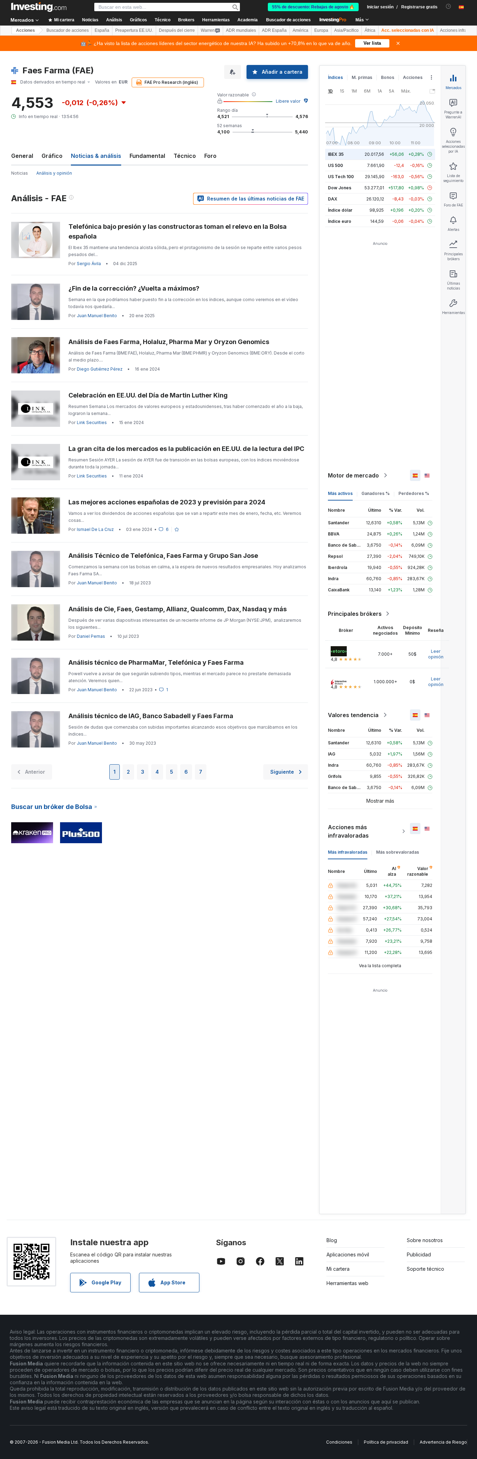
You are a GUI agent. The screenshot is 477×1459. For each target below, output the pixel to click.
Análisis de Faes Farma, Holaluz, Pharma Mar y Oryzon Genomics (168, 341)
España (102, 30)
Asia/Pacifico (346, 30)
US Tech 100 (341, 176)
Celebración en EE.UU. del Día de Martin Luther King (148, 395)
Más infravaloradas (347, 852)
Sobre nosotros (425, 1240)
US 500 (335, 165)
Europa (321, 30)
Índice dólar (340, 210)
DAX (332, 199)
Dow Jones (339, 187)
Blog (331, 1240)
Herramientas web (347, 1283)
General (22, 155)
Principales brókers (355, 613)
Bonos (387, 77)
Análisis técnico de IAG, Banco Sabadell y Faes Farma (150, 716)
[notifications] (449, 6)
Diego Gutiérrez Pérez (100, 369)
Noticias (19, 173)
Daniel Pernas (91, 636)
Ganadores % (375, 493)
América (300, 30)
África (370, 30)
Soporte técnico (425, 1269)
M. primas (362, 77)
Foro (210, 155)
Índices (335, 77)
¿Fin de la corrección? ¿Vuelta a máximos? (133, 288)
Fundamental (147, 155)
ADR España (274, 30)
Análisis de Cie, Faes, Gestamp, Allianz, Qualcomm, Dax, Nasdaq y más (177, 609)
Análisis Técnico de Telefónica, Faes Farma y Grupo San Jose (163, 555)
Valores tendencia (353, 715)
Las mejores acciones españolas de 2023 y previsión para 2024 (166, 502)
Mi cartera (338, 1269)
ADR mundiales (241, 30)
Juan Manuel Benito (97, 315)
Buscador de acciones (288, 19)
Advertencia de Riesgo (443, 1442)
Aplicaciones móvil (347, 1254)
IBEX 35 (336, 154)
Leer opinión (435, 654)
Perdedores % (413, 493)
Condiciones (339, 1442)
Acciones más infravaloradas (348, 831)
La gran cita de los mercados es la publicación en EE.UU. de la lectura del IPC (186, 448)
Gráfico (52, 155)
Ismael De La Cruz (95, 529)
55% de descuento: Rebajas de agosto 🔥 (313, 7)
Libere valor (288, 101)
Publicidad (419, 1254)
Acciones (25, 30)
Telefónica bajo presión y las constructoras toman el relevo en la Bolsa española (177, 231)
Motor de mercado (353, 475)
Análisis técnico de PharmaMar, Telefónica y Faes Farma (156, 662)
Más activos (340, 493)
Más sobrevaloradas (397, 852)
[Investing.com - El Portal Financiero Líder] (38, 7)
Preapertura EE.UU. (134, 30)
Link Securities (92, 422)
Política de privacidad (386, 1442)
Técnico (185, 155)
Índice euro (339, 221)
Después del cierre (177, 30)
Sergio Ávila (89, 263)
